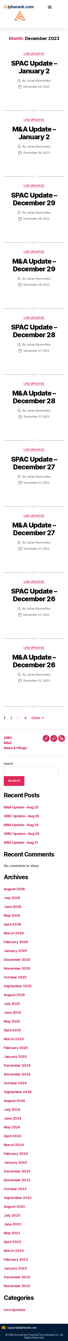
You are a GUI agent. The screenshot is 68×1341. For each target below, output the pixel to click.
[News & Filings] (61, 738)
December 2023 (17, 1171)
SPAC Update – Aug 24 (21, 834)
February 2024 (16, 1154)
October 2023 (15, 1189)
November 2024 (17, 1074)
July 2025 (12, 1004)
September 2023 (18, 1198)
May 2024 (12, 1127)
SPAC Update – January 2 (34, 67)
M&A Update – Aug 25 (21, 807)
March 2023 (14, 1251)
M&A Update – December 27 (34, 529)
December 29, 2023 (36, 86)
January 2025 (15, 1057)
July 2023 (12, 1215)
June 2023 (12, 1224)
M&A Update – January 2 (34, 133)
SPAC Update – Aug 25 (21, 816)
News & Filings (15, 748)
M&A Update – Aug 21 (21, 842)
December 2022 (17, 1277)
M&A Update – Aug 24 (21, 825)
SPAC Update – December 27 (34, 463)
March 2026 (14, 933)
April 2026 (12, 924)
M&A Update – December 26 (34, 661)
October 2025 (15, 977)
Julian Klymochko (38, 80)
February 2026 (16, 942)
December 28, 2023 (36, 218)
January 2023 (15, 1268)
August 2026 (14, 889)
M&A (8, 743)
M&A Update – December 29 (34, 265)
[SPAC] (46, 738)
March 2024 (14, 1145)
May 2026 (12, 915)
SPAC (8, 738)
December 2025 (17, 960)
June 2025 (12, 1012)
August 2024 (14, 1101)
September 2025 (18, 986)
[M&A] (53, 738)
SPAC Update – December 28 (34, 331)
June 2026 (12, 907)
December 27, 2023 (36, 350)
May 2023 (12, 1233)
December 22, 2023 (36, 614)
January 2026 (15, 951)
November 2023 (17, 1180)
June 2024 (12, 1118)
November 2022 (17, 1286)
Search (8, 763)
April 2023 (12, 1242)
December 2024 (17, 1065)
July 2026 (12, 898)
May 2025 (12, 1021)
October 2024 (15, 1083)
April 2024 (12, 1136)
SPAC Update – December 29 (34, 199)
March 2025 (14, 1039)
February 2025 (16, 1048)
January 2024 (15, 1162)
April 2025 (12, 1030)
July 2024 (12, 1109)
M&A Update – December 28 (34, 397)
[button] (49, 7)
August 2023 (14, 1207)
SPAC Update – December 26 (34, 595)
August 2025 (14, 995)
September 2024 (18, 1092)
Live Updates (34, 53)
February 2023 (16, 1259)
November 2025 (17, 968)
